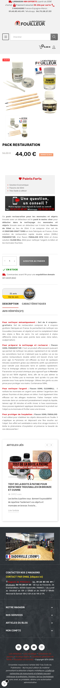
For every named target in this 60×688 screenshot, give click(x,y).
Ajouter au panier (34, 261)
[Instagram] (42, 647)
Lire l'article (13, 510)
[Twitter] (26, 647)
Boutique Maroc (23, 657)
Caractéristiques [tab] (34, 303)
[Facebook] (18, 647)
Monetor (54, 371)
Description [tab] (10, 303)
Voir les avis (13, 297)
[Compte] (54, 47)
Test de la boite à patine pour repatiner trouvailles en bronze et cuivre (30, 487)
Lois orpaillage (30, 654)
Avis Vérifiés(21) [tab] (12, 311)
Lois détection (15, 654)
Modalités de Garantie (23, 659)
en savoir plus (9, 278)
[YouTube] (34, 647)
